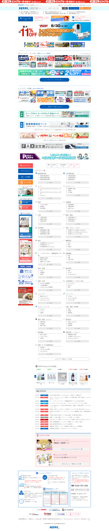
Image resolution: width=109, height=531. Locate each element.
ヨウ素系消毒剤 (44, 285)
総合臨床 (42, 323)
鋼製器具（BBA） (44, 257)
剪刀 (69, 242)
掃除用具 (70, 325)
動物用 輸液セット (72, 219)
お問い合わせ (83, 5)
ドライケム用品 (44, 204)
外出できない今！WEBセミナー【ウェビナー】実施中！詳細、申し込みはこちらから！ (70, 419)
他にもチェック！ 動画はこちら (70, 463)
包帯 (69, 270)
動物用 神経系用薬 (44, 175)
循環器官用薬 (71, 179)
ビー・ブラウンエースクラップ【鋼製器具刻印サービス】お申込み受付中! (67, 401)
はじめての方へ (38, 20)
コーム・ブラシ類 (72, 298)
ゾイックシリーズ (44, 298)
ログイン (89, 5)
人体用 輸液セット (72, 217)
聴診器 (41, 274)
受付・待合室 (43, 334)
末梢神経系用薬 (71, 177)
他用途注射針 (43, 221)
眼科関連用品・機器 (45, 230)
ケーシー (42, 310)
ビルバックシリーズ (45, 299)
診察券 (69, 310)
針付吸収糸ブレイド (45, 244)
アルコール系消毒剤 (45, 283)
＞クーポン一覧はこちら (85, 53)
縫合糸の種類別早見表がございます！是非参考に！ (62, 424)
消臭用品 (70, 323)
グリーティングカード (73, 338)
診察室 (41, 338)
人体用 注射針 (43, 217)
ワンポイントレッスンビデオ (62, 440)
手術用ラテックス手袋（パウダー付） (77, 230)
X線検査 (42, 206)
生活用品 (42, 347)
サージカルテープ (72, 274)
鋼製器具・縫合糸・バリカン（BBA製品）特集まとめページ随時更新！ (66, 426)
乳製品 (69, 190)
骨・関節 (70, 192)
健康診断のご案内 (72, 334)
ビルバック (42, 195)
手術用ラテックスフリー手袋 (75, 233)
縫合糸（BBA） (43, 259)
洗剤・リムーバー (72, 321)
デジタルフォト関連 (45, 349)
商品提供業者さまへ (23, 518)
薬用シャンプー (44, 296)
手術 (69, 255)
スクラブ (42, 309)
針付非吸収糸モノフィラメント (47, 246)
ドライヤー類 (71, 299)
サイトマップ (76, 5)
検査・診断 (42, 325)
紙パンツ (70, 285)
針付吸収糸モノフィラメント (47, 242)
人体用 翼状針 (71, 221)
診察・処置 (70, 259)
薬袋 (69, 309)
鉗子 (69, 244)
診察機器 (42, 272)
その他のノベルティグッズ (74, 336)
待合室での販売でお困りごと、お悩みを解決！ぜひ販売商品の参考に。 (66, 415)
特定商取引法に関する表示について (55, 518)
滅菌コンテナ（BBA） (45, 261)
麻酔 (69, 257)
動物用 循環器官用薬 (45, 177)
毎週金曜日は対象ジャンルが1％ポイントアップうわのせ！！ (64, 428)
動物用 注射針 (43, 219)
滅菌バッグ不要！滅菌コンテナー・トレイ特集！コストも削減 (64, 417)
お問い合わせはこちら (81, 489)
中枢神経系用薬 (71, 175)
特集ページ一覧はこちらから (54, 106)
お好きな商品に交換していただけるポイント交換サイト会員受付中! (65, 395)
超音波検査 (42, 208)
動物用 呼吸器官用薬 (45, 179)
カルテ (41, 270)
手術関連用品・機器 (45, 232)
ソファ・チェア (44, 336)
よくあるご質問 (68, 5)
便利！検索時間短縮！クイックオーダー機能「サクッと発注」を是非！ (66, 421)
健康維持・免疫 (71, 188)
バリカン (70, 296)
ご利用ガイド (60, 5)
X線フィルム (71, 208)
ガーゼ (69, 272)
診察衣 (41, 312)
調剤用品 (70, 312)
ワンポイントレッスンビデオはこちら (71, 449)
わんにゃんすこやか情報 (61, 454)
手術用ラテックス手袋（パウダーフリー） (78, 232)
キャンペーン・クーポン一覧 (54, 79)
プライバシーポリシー (68, 518)
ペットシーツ (71, 283)
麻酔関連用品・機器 (45, 233)
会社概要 (44, 518)
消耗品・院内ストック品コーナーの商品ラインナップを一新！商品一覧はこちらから (69, 409)
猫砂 (69, 287)
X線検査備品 (71, 206)
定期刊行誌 (42, 321)
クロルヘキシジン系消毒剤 (46, 287)
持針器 (69, 246)
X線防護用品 (71, 204)
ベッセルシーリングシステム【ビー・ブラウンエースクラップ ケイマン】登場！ (69, 403)
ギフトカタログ (44, 351)
